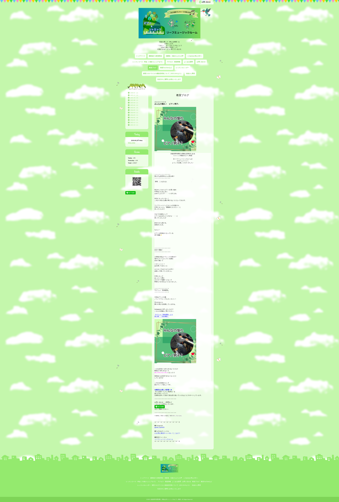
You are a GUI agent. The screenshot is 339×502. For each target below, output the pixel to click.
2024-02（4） (134, 117)
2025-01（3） (134, 107)
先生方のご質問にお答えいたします (169, 79)
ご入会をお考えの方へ (194, 56)
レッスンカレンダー (182, 67)
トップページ (140, 56)
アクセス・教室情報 (173, 62)
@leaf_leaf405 (159, 427)
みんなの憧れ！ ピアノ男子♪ (166, 104)
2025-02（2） (134, 105)
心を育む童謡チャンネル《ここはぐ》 (167, 433)
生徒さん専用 (190, 73)
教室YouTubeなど (166, 67)
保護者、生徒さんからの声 (174, 56)
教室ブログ (152, 67)
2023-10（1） (134, 125)
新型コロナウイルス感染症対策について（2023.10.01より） (162, 73)
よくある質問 (188, 62)
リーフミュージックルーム (163, 439)
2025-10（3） (134, 98)
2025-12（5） (134, 95)
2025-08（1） (134, 100)
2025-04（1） (134, 102)
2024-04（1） (134, 112)
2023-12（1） (134, 122)
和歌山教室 (131, 143)
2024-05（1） (134, 110)
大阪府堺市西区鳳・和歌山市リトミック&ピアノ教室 (165, 499)
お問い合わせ (206, 2)
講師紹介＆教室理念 (155, 56)
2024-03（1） (134, 115)
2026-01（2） (134, 93)
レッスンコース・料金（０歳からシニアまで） (148, 62)
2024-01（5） (134, 120)
